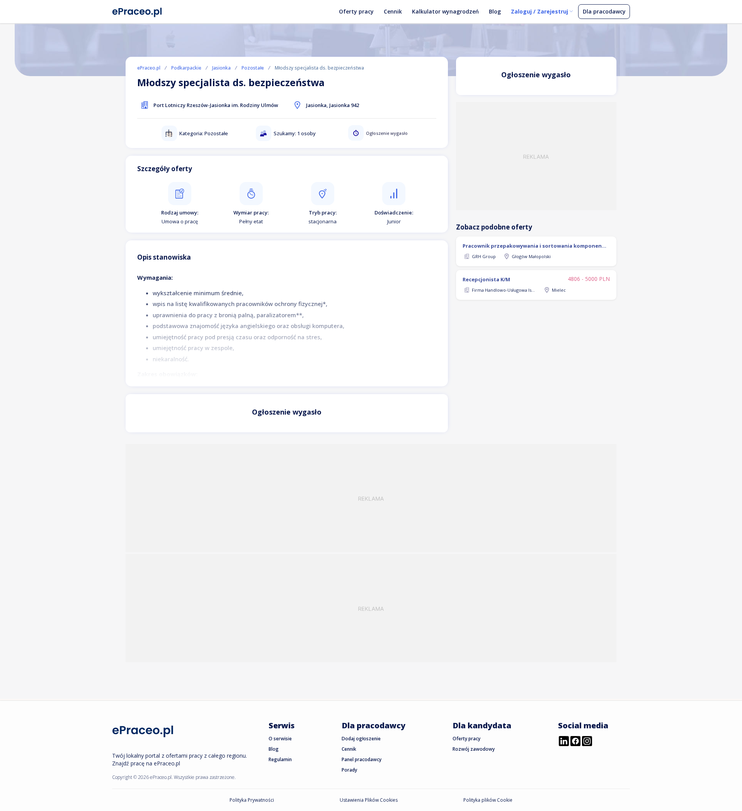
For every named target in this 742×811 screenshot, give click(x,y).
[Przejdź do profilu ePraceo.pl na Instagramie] (587, 741)
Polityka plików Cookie (487, 800)
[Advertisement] (536, 156)
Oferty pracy (356, 11)
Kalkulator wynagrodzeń (445, 11)
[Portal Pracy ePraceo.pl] (137, 11)
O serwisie (280, 738)
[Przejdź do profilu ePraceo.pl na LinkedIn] (564, 741)
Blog (495, 11)
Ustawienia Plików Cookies (369, 800)
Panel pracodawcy (361, 759)
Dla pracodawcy (604, 11)
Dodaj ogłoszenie (361, 738)
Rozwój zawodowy (474, 749)
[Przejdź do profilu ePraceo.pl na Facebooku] (575, 741)
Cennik (393, 11)
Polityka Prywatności (252, 800)
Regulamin (280, 759)
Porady (349, 770)
